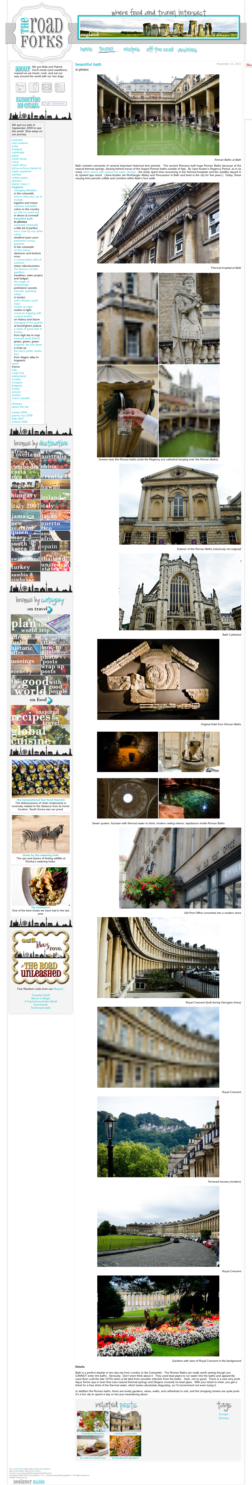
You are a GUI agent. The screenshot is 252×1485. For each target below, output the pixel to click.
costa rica (18, 372)
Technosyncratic (41, 1007)
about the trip (20, 406)
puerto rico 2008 (22, 415)
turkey (16, 388)
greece (16, 391)
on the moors (22, 250)
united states (20, 177)
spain (15, 363)
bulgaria (17, 385)
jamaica (17, 180)
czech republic (21, 398)
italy (14, 369)
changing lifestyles (25, 190)
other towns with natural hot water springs (110, 171)
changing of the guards (28, 322)
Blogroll (59, 988)
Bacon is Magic (40, 998)
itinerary (17, 403)
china (15, 161)
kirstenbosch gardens (125, 1457)
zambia (16, 174)
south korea (19, 158)
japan (15, 155)
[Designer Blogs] (29, 1484)
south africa (19, 165)
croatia (16, 379)
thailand (17, 149)
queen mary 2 (20, 183)
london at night (23, 306)
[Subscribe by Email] (28, 102)
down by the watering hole (41, 855)
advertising (18, 1469)
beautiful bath (23, 218)
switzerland (19, 376)
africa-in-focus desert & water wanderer (26, 170)
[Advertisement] (58, 181)
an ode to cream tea (26, 212)
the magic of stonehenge (21, 283)
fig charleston (41, 907)
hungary (17, 382)
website (37, 1471)
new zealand (20, 143)
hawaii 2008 (19, 412)
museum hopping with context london (27, 314)
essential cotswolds (26, 224)
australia (17, 139)
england (17, 187)
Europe (223, 1414)
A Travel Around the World (41, 1001)
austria (16, 395)
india (15, 146)
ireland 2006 (20, 421)
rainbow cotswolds (25, 206)
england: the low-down (28, 344)
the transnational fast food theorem (41, 799)
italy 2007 (18, 418)
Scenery (224, 1418)
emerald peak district (27, 338)
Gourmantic (40, 1004)
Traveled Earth (41, 995)
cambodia (18, 152)
